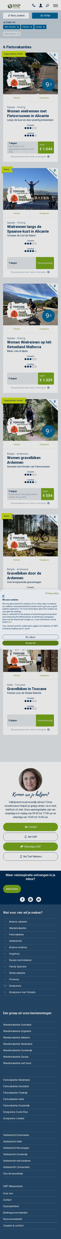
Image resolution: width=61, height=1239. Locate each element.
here (10, 622)
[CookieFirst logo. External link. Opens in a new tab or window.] (3, 596)
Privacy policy (52, 593)
